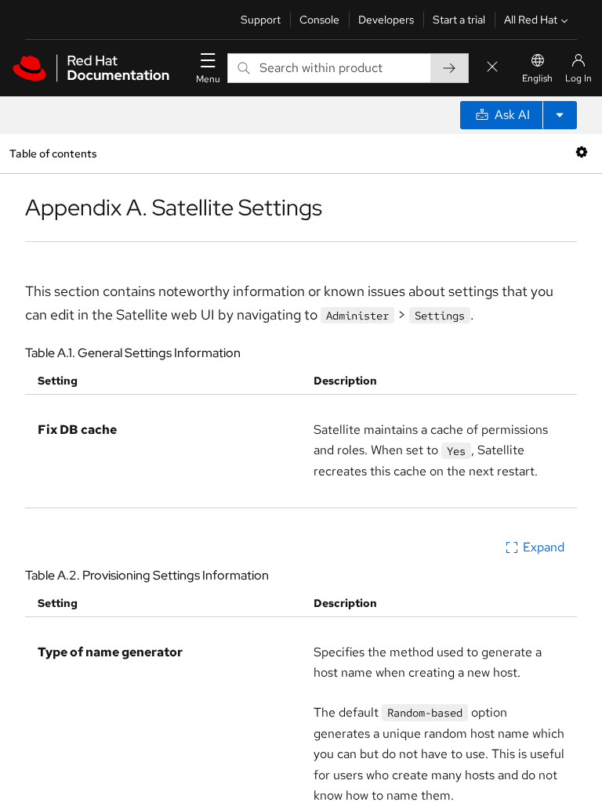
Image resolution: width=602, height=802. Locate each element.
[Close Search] (492, 68)
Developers (386, 20)
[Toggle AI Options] (559, 115)
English (537, 78)
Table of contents (53, 153)
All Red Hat (530, 20)
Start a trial (459, 20)
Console (319, 20)
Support (261, 20)
